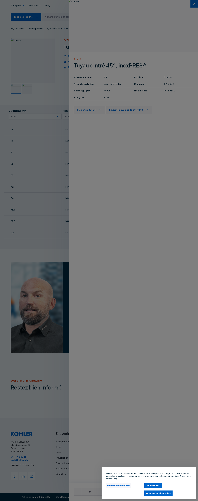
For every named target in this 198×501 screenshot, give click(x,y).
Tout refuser (153, 485)
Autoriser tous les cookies (158, 493)
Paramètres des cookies (118, 485)
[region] (149, 483)
